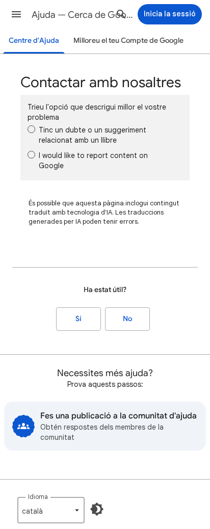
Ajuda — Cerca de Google (83, 14)
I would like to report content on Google (93, 160)
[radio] (31, 129)
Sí (78, 318)
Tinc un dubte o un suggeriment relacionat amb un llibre (92, 135)
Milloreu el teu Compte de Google (128, 40)
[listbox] (51, 510)
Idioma (38, 496)
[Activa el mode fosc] (97, 509)
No (127, 318)
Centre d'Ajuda (34, 40)
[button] (16, 14)
